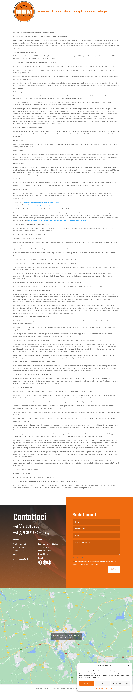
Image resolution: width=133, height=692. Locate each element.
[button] (129, 666)
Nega (102, 683)
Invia (114, 569)
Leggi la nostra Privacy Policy (88, 564)
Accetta (86, 683)
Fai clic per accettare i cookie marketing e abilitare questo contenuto (66, 636)
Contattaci (90, 11)
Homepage (43, 11)
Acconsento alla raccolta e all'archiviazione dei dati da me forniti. (94, 562)
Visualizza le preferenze (120, 683)
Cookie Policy (99, 688)
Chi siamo (56, 11)
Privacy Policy (108, 688)
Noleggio (78, 11)
